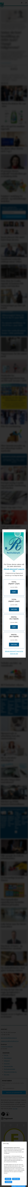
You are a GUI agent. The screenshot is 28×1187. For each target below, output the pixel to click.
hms (22, 75)
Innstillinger (8, 1181)
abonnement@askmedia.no (9, 1038)
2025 (25, 77)
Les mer (15, 1108)
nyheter (14, 80)
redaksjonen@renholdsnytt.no (10, 1041)
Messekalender (8, 1066)
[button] (2, 691)
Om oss (6, 1055)
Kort (14, 591)
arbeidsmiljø (18, 77)
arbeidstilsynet (7, 77)
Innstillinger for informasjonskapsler (18, 1186)
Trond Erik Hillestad (6, 1046)
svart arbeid (6, 80)
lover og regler (14, 75)
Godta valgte (16, 1178)
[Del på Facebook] (11, 69)
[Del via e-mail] (16, 69)
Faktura (14, 609)
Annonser (7, 1063)
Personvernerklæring (10, 1072)
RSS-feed (6, 1075)
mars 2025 (5, 75)
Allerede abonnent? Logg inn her (14, 651)
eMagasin (7, 1061)
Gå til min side (14, 653)
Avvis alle (8, 1178)
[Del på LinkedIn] (14, 69)
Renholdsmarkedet (9, 1069)
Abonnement (8, 1058)
